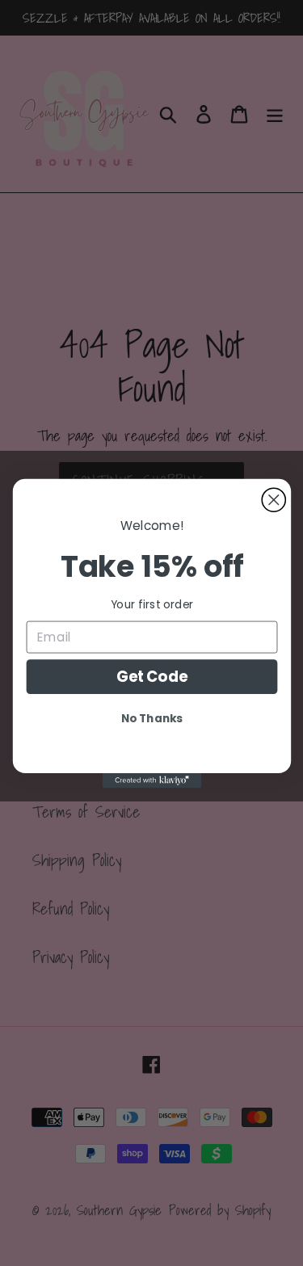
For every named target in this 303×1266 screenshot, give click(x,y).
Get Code (151, 676)
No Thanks (152, 718)
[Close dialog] (273, 499)
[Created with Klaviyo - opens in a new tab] (151, 779)
